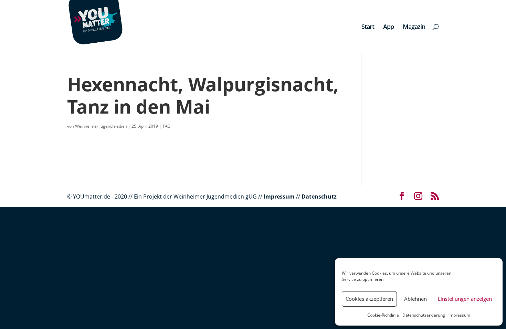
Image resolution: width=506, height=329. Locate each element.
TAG (166, 126)
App (388, 27)
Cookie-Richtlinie (383, 315)
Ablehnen (415, 298)
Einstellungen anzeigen (465, 298)
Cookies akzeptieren (369, 298)
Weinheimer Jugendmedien (101, 126)
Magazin (414, 27)
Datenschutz (319, 196)
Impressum (459, 315)
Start (367, 27)
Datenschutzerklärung (423, 315)
